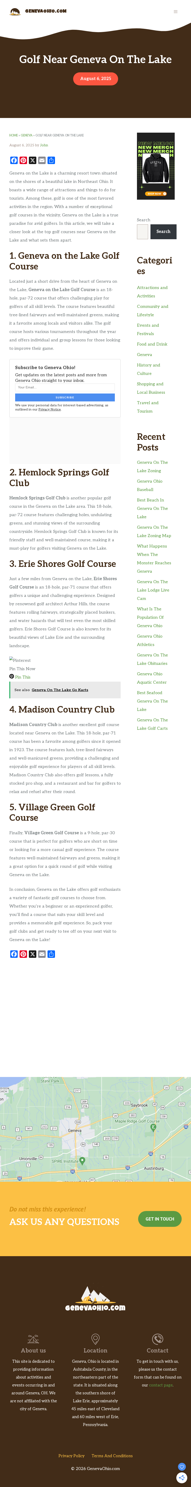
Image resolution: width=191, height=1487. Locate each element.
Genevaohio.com (46, 11)
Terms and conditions (112, 1456)
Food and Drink (152, 344)
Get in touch (160, 1219)
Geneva (27, 135)
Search (143, 220)
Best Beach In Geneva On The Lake (152, 508)
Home (13, 135)
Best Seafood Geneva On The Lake (152, 701)
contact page (161, 1385)
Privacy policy (71, 1456)
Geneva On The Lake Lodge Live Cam (153, 590)
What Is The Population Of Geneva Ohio (150, 617)
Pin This (22, 677)
